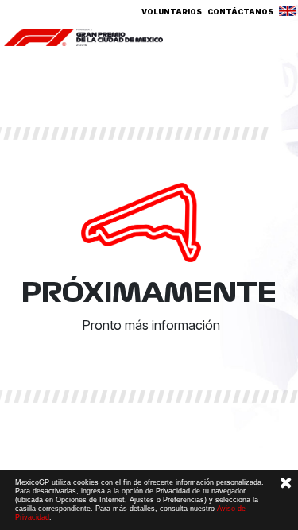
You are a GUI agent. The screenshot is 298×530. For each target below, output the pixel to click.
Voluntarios (171, 11)
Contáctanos (240, 11)
